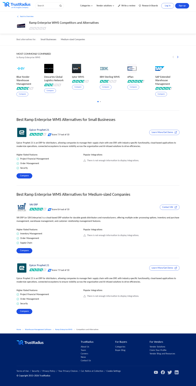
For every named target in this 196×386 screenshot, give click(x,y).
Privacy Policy (48, 371)
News (83, 357)
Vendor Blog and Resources (162, 354)
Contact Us (86, 361)
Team (83, 350)
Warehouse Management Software (38, 329)
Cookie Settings (113, 371)
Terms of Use (23, 371)
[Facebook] (163, 372)
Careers (84, 354)
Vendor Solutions (157, 347)
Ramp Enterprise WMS (63, 329)
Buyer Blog (120, 350)
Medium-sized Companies (73, 39)
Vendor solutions (104, 6)
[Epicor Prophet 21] (22, 132)
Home (19, 329)
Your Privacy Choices (68, 371)
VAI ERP (33, 204)
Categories (85, 6)
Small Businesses (48, 39)
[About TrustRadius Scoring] (50, 134)
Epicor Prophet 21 (39, 130)
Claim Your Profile (158, 350)
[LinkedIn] (176, 372)
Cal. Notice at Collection (92, 371)
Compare (24, 176)
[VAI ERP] (22, 207)
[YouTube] (156, 372)
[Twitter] (169, 372)
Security (35, 371)
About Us (85, 347)
